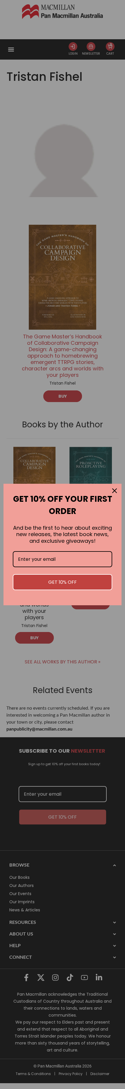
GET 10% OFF (62, 582)
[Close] (115, 491)
